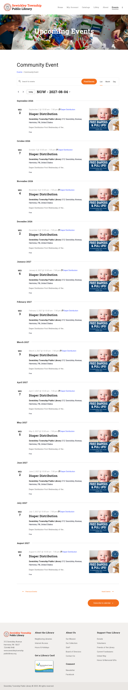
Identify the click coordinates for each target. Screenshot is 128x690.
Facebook (70, 674)
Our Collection (71, 643)
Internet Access (41, 643)
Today (31, 92)
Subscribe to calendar (102, 603)
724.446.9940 (9, 647)
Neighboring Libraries (43, 639)
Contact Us (70, 656)
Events (19, 72)
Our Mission (71, 639)
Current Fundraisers (105, 652)
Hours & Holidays (42, 647)
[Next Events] (23, 91)
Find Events (89, 81)
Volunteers (101, 643)
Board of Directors (73, 652)
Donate (100, 639)
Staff (68, 647)
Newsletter (70, 670)
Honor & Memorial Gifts (106, 660)
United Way (101, 656)
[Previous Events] (18, 91)
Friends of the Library (105, 647)
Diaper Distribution (43, 114)
